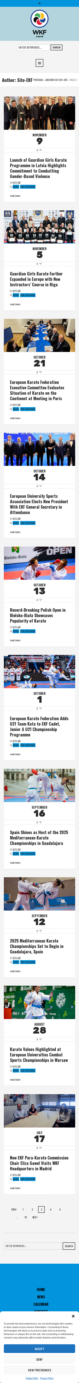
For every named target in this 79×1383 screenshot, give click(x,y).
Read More (15, 196)
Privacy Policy (46, 1378)
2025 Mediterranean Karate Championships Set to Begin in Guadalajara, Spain (36, 946)
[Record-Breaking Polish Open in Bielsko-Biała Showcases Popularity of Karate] (39, 563)
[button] (73, 1316)
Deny (39, 1359)
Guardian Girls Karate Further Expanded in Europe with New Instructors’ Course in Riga (36, 278)
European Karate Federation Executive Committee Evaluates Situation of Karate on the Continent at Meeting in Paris (37, 390)
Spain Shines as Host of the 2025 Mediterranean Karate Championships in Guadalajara (39, 837)
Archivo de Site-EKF (56, 80)
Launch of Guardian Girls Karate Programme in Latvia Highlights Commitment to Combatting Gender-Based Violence (38, 168)
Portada (38, 80)
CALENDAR (41, 1304)
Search (57, 47)
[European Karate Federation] (39, 23)
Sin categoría (28, 187)
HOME (41, 1289)
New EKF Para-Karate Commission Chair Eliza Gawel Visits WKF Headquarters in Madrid (39, 1162)
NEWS (41, 1297)
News (16, 187)
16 (26, 1217)
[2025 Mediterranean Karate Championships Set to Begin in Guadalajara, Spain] (39, 893)
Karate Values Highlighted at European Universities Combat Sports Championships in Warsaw (39, 1054)
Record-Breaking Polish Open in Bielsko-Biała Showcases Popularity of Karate (38, 615)
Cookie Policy (32, 1378)
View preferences (39, 1370)
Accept (39, 1349)
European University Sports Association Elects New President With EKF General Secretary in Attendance (39, 504)
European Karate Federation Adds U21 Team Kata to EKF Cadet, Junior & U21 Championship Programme (39, 726)
